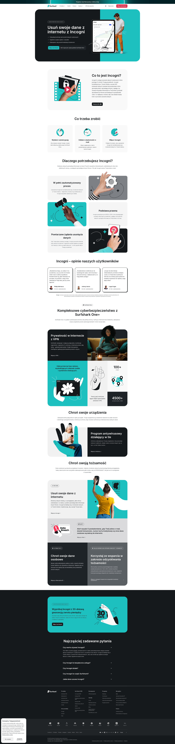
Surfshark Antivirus (65, 700)
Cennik (68, 6)
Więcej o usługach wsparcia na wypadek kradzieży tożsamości (104, 580)
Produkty (62, 6)
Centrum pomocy (119, 711)
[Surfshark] (52, 6)
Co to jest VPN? (78, 693)
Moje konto (111, 6)
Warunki (125, 740)
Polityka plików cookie (108, 740)
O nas (90, 700)
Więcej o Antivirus (95, 451)
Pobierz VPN (77, 708)
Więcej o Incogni (55, 513)
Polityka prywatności (118, 740)
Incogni (75, 650)
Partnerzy (104, 693)
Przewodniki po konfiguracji (121, 713)
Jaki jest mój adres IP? (120, 696)
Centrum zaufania (92, 704)
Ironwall (62, 713)
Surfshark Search (64, 702)
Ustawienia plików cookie (97, 740)
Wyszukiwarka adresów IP (121, 698)
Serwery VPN (77, 701)
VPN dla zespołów (89, 6)
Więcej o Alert (81, 537)
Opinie (76, 705)
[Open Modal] (67, 89)
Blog (89, 707)
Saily (62, 715)
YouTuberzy (104, 696)
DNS (117, 693)
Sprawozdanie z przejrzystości (92, 710)
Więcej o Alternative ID (57, 580)
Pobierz (74, 6)
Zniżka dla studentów (106, 698)
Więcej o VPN (54, 355)
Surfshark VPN (64, 693)
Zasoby (80, 6)
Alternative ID (64, 696)
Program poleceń (105, 702)
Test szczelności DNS (120, 700)
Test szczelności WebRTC (121, 702)
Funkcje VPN (77, 696)
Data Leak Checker (120, 704)
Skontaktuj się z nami (93, 712)
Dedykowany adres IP (79, 703)
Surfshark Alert (64, 698)
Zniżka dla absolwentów (107, 700)
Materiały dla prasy (92, 702)
